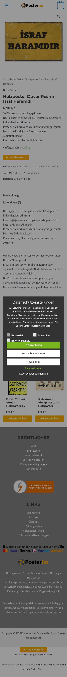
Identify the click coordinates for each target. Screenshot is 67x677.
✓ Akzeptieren (33, 345)
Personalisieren (33, 368)
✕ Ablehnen (33, 361)
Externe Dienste (20, 340)
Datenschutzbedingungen (33, 373)
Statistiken (44, 335)
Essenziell (17, 335)
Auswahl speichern (33, 353)
